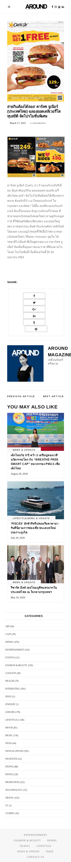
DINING (9, 642)
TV (6, 805)
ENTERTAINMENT (14, 649)
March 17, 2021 (18, 123)
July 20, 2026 (18, 537)
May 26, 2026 (18, 597)
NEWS (15, 98)
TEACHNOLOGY (14, 790)
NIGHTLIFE (11, 759)
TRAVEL (9, 797)
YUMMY (35, 102)
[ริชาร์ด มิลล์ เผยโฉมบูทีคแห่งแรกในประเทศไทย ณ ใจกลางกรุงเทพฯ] (35, 564)
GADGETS (10, 673)
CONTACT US (35, 857)
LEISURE (10, 712)
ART (7, 626)
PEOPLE (9, 766)
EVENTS (9, 657)
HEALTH (9, 681)
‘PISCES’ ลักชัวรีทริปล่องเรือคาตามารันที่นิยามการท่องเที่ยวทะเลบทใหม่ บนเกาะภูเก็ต (35, 528)
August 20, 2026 (19, 473)
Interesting (12, 688)
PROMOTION (20, 102)
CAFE (8, 634)
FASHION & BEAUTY (16, 665)
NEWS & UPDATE (32, 98)
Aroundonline (39, 123)
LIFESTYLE (20, 518)
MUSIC (9, 735)
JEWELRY (10, 704)
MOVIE (9, 727)
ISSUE (8, 696)
